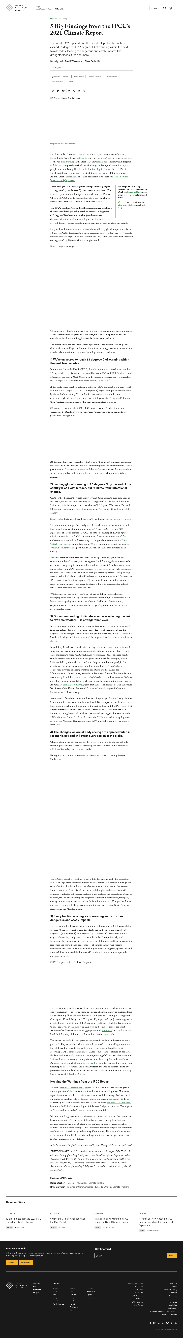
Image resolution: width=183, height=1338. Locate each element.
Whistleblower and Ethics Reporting (163, 1311)
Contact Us (173, 1283)
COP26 (71, 81)
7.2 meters (76, 1027)
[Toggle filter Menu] (170, 8)
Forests (73, 1304)
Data (34, 1286)
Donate (154, 8)
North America (58, 1304)
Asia (54, 1294)
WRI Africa (139, 1286)
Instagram (154, 1323)
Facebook (150, 1323)
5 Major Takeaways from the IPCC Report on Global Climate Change (111, 1220)
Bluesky (167, 1323)
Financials (173, 1295)
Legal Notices (172, 1308)
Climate (10, 1213)
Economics (91, 1291)
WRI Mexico (138, 1305)
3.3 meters (107, 1031)
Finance (90, 1297)
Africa (55, 1291)
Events (174, 1286)
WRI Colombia (137, 1295)
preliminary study (72, 685)
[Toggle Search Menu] (164, 8)
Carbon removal (103, 569)
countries (85, 158)
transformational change (118, 519)
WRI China (139, 1292)
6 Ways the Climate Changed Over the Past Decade (67, 1220)
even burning (67, 162)
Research (36, 1283)
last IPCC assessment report (74, 1088)
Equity (89, 1294)
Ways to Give (25, 1262)
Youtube (176, 1323)
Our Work (57, 1283)
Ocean (142, 1213)
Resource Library (170, 1289)
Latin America (58, 1300)
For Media (173, 1292)
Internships (173, 1302)
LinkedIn (159, 1323)
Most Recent (40, 9)
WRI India (139, 1298)
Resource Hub (133, 192)
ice (86, 1031)
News (50, 9)
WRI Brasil (139, 1289)
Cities (72, 1291)
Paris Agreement (57, 81)
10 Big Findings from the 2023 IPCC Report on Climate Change (23, 1220)
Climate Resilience (95, 76)
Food (72, 1300)
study (59, 677)
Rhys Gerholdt (92, 61)
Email (98, 1255)
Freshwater (74, 1307)
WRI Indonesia (137, 1302)
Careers (174, 1298)
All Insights (59, 9)
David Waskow (72, 61)
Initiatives (36, 1289)
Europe (55, 1297)
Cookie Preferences (169, 1314)
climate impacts (79, 76)
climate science (112, 76)
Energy (65, 76)
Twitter (171, 1323)
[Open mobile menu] (175, 8)
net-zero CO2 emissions (119, 1103)
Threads (163, 1323)
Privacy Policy (171, 1305)
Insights (38, 7)
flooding (100, 162)
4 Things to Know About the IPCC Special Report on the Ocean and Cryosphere (156, 1222)
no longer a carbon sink (91, 1063)
